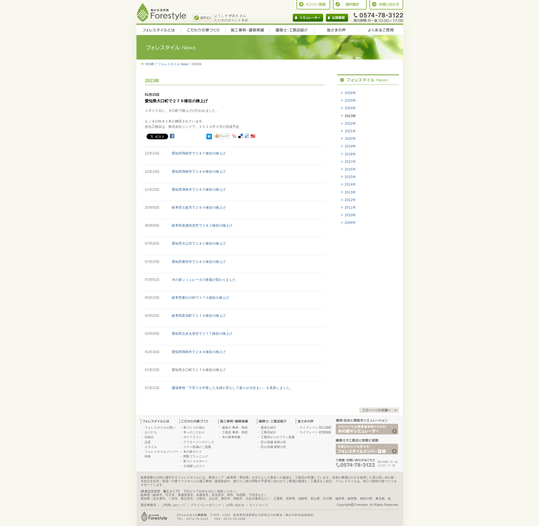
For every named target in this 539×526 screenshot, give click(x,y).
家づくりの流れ (194, 427)
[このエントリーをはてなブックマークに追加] (209, 136)
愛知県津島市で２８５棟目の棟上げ (199, 190)
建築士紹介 (268, 427)
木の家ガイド (192, 451)
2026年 (350, 93)
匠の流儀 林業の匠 (273, 442)
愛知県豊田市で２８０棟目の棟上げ (199, 262)
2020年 (350, 139)
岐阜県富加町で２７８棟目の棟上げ (199, 316)
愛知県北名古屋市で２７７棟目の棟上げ (202, 334)
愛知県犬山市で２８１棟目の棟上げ (199, 243)
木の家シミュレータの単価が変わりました (204, 280)
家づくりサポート (195, 461)
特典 (148, 456)
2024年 (350, 108)
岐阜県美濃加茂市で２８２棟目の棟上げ (202, 225)
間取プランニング (195, 456)
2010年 (350, 215)
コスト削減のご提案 (197, 446)
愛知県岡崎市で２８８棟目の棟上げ (199, 352)
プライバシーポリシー (205, 505)
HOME (149, 64)
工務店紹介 (268, 432)
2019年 (350, 146)
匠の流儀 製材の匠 (273, 446)
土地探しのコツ (194, 466)
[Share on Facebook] (172, 135)
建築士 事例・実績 (235, 427)
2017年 (350, 162)
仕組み (149, 437)
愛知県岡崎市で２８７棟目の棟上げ (199, 153)
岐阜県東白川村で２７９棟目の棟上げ (200, 298)
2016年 (350, 169)
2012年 (350, 200)
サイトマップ (258, 505)
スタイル (151, 446)
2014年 (350, 184)
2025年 (350, 101)
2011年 (350, 208)
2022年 (350, 124)
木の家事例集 (231, 437)
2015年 (350, 177)
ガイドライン (192, 437)
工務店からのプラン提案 (278, 437)
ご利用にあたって (173, 505)
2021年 (350, 131)
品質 (148, 442)
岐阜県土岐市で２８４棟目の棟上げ (199, 208)
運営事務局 (148, 505)
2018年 (350, 154)
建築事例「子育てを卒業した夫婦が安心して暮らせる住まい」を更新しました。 (232, 388)
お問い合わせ (235, 505)
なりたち (151, 432)
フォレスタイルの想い (160, 427)
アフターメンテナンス (198, 442)
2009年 (350, 223)
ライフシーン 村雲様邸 (315, 432)
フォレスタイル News (173, 64)
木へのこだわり (194, 432)
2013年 (350, 192)
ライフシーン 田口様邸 (315, 427)
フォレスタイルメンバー (162, 451)
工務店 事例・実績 (235, 432)
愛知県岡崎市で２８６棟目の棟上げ (199, 172)
